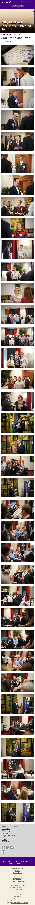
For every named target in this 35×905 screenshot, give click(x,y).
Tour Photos (17, 34)
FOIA (17, 892)
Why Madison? (7, 34)
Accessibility (7, 861)
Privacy (24, 859)
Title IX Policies (18, 896)
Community (18, 863)
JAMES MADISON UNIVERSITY (19, 903)
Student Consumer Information (17, 899)
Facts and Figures (17, 873)
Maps (10, 863)
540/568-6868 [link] (6, 841)
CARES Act (18, 894)
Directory (16, 859)
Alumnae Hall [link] (6, 829)
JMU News (17, 875)
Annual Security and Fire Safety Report (17, 901)
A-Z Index (7, 859)
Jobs (15, 861)
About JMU (17, 871)
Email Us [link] (4, 840)
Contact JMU (17, 889)
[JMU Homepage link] (17, 883)
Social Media (24, 861)
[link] (3, 849)
